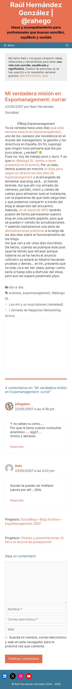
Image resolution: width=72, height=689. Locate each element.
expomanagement (36, 293)
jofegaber (22, 404)
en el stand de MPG (33, 210)
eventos (15, 293)
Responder (17, 446)
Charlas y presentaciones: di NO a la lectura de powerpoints (34, 540)
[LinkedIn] (5, 676)
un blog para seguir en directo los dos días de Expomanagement (34, 173)
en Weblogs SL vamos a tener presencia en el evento (30, 163)
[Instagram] (21, 676)
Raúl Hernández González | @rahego (36, 13)
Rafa (18, 466)
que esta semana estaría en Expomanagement (34, 130)
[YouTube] (29, 676)
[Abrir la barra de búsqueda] (67, 45)
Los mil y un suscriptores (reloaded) (36, 304)
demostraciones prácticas (24, 231)
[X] (13, 676)
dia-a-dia (16, 287)
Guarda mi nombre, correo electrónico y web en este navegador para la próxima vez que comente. (35, 641)
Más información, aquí (34, 75)
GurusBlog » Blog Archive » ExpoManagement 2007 (33, 522)
